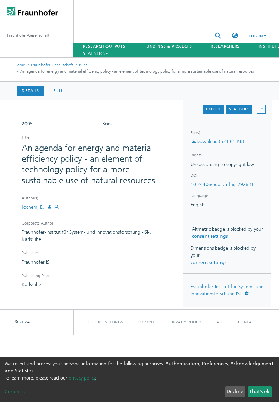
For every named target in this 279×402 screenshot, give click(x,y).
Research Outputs (104, 46)
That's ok (259, 392)
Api (219, 322)
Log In (256, 36)
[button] (235, 36)
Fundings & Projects (168, 46)
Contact (247, 322)
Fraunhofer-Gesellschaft (52, 65)
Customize (15, 392)
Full (58, 90)
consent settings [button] (210, 236)
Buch (83, 65)
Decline (235, 392)
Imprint (146, 322)
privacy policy (82, 378)
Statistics (239, 109)
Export (213, 109)
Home (20, 65)
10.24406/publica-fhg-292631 (222, 184)
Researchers (225, 46)
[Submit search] (218, 36)
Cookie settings (106, 322)
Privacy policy (185, 322)
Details (30, 90)
